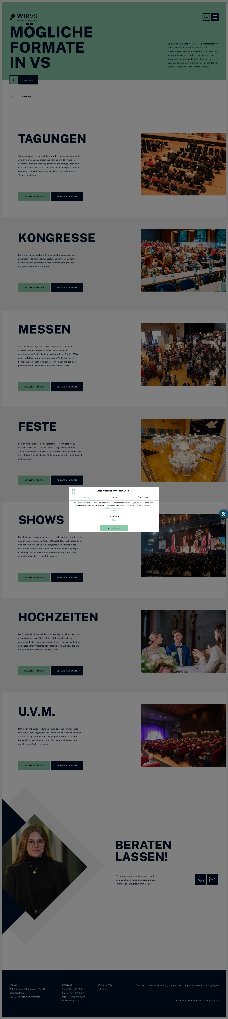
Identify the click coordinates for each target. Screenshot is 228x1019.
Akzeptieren (114, 528)
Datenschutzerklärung (114, 508)
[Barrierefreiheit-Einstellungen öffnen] (223, 514)
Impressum (114, 510)
